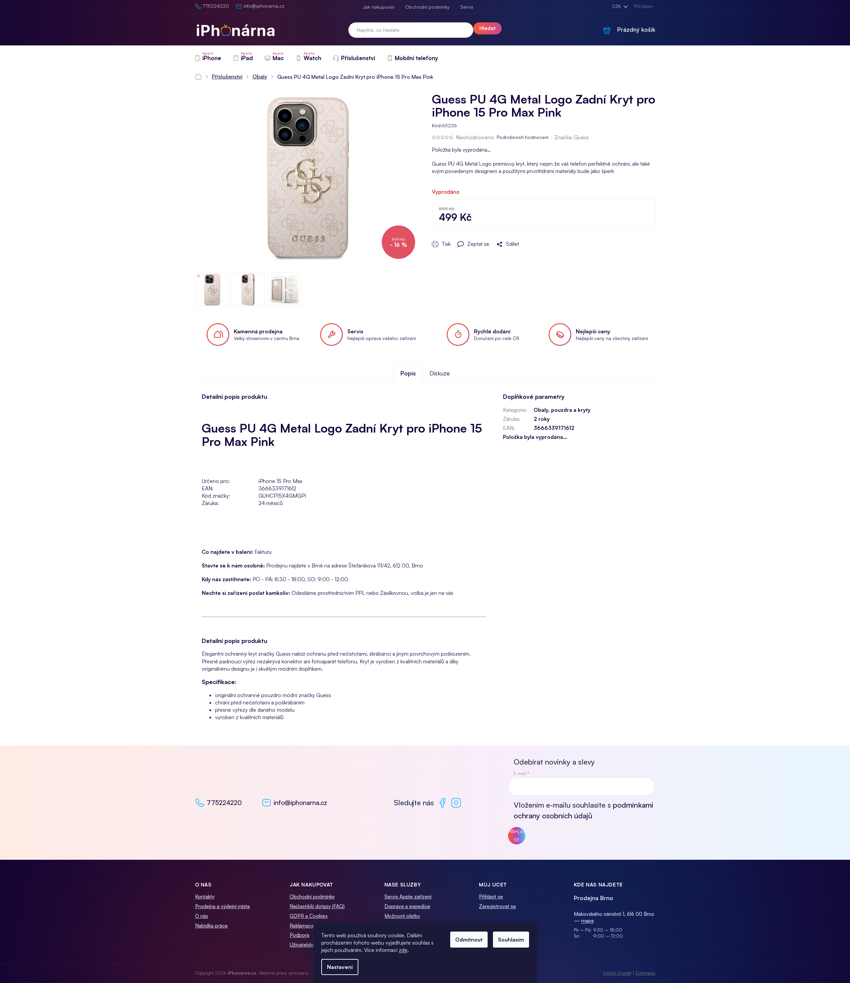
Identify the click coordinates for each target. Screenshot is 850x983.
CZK (617, 6)
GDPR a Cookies (309, 916)
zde (403, 950)
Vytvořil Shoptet (617, 973)
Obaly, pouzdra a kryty (562, 409)
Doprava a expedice (407, 906)
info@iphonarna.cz (300, 803)
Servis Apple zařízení (408, 896)
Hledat (487, 28)
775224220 (224, 803)
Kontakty (204, 896)
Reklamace (302, 926)
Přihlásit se (516, 835)
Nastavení (340, 967)
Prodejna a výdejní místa (222, 906)
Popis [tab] (408, 373)
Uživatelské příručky (312, 945)
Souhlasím (511, 939)
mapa (587, 921)
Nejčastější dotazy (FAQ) (317, 906)
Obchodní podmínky (427, 7)
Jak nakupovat (378, 7)
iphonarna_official (456, 803)
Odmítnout (469, 939)
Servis (466, 7)
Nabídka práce (211, 926)
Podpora (299, 935)
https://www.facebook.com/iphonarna (442, 803)
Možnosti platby (402, 916)
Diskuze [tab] (440, 373)
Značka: (571, 137)
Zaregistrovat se (497, 906)
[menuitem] (207, 58)
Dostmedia (645, 973)
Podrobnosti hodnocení (522, 137)
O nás (201, 916)
